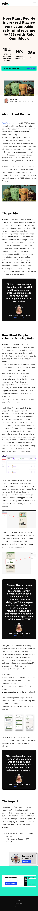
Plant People (6, 123)
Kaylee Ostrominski (13, 315)
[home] (5, 3)
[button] (34, 3)
